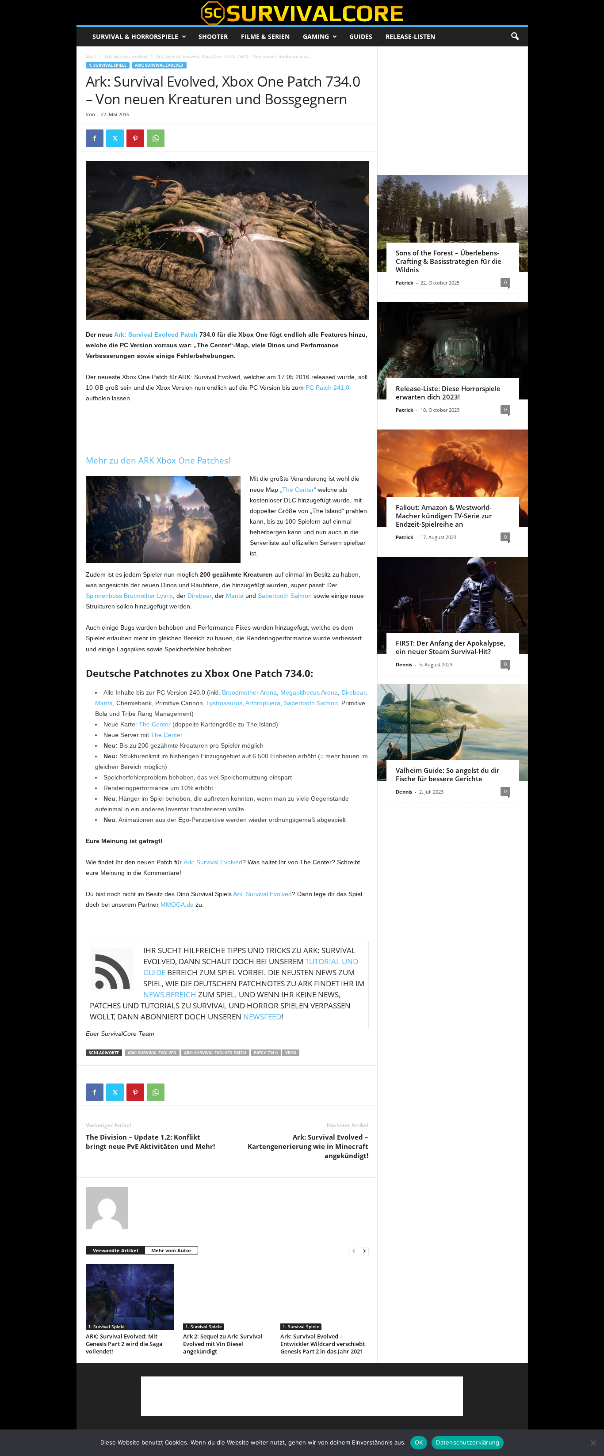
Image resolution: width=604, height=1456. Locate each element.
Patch (189, 334)
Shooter (213, 36)
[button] (514, 36)
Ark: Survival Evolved (126, 56)
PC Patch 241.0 (327, 387)
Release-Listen (410, 36)
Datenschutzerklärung (467, 1442)
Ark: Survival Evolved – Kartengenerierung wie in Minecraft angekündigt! (308, 1146)
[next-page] (364, 1250)
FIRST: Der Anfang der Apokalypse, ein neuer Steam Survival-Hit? (450, 647)
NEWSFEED (262, 1016)
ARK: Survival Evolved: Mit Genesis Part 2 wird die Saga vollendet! (124, 1343)
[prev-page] (353, 1250)
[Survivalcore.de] (302, 12)
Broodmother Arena (249, 692)
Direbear (199, 595)
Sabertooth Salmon (285, 595)
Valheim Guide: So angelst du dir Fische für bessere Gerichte (447, 774)
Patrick (404, 282)
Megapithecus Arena (309, 692)
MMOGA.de (177, 904)
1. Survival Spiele (107, 65)
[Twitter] (115, 138)
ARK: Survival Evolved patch (215, 1053)
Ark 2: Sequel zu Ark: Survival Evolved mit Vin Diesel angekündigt (223, 1343)
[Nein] (593, 1442)
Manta (235, 595)
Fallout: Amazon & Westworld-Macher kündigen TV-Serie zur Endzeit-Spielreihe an (444, 515)
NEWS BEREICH (169, 994)
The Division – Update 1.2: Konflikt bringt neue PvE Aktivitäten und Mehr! (150, 1142)
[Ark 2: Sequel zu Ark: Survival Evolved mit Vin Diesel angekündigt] (227, 1297)
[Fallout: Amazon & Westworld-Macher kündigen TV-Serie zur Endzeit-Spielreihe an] (452, 478)
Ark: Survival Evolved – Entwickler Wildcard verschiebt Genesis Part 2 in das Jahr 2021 (322, 1343)
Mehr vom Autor (171, 1250)
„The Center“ (298, 489)
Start (91, 56)
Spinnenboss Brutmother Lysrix (129, 595)
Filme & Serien (265, 36)
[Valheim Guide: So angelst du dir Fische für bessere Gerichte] (452, 732)
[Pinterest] (135, 138)
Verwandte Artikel (115, 1250)
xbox (290, 1053)
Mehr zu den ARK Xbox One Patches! (158, 460)
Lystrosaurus (224, 703)
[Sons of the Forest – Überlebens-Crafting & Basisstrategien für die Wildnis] (452, 223)
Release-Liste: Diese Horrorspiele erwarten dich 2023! (448, 392)
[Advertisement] (227, 427)
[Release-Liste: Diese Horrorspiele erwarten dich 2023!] (452, 350)
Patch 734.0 (266, 1053)
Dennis (404, 664)
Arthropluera (262, 703)
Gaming (316, 36)
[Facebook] (94, 138)
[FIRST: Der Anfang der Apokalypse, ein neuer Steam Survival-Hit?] (452, 605)
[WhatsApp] (155, 138)
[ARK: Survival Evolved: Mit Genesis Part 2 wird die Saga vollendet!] (130, 1297)
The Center (155, 724)
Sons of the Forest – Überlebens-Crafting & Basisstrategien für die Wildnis (448, 261)
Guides (360, 36)
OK (419, 1442)
